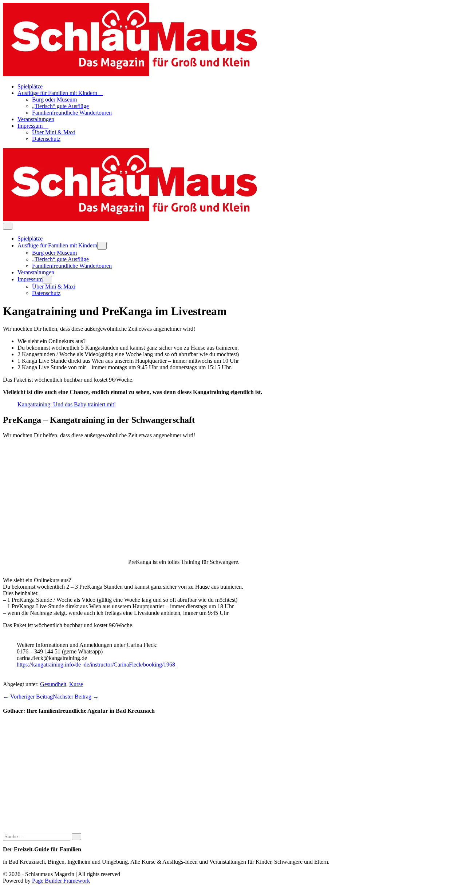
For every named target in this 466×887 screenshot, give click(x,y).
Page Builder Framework (61, 881)
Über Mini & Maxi (53, 132)
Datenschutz (46, 139)
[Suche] (76, 836)
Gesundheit (53, 684)
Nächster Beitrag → (76, 696)
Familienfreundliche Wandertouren (72, 113)
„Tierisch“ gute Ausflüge (60, 106)
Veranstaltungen (35, 119)
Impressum (30, 126)
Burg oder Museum (54, 99)
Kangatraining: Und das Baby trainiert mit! (66, 404)
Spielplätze (30, 86)
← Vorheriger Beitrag (28, 696)
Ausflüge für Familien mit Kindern (58, 93)
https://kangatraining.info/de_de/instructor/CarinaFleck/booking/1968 (96, 664)
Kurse (76, 684)
